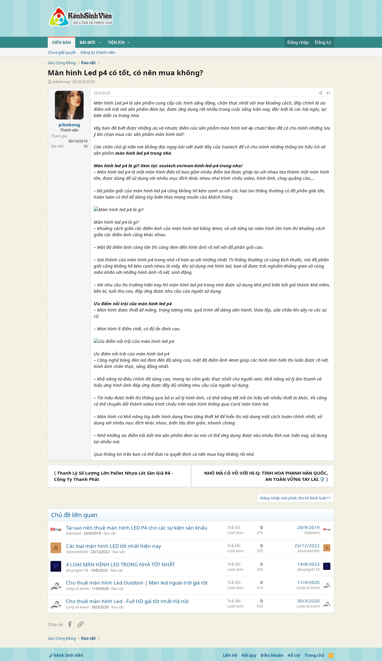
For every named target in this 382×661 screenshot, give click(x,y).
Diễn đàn (61, 42)
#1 (328, 93)
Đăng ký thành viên (98, 52)
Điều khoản (272, 655)
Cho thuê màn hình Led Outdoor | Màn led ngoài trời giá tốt (137, 582)
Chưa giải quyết (62, 52)
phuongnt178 (77, 570)
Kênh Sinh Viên (68, 655)
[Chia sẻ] (320, 93)
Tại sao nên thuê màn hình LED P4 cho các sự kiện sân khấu (136, 527)
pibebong (61, 81)
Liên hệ (230, 655)
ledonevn (73, 533)
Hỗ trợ (294, 655)
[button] (100, 43)
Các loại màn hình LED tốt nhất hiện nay (113, 545)
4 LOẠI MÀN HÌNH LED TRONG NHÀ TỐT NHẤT (120, 564)
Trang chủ (314, 655)
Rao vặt (110, 533)
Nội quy (248, 655)
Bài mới (87, 42)
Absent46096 (77, 551)
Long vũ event (77, 588)
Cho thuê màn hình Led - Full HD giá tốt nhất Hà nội (127, 601)
